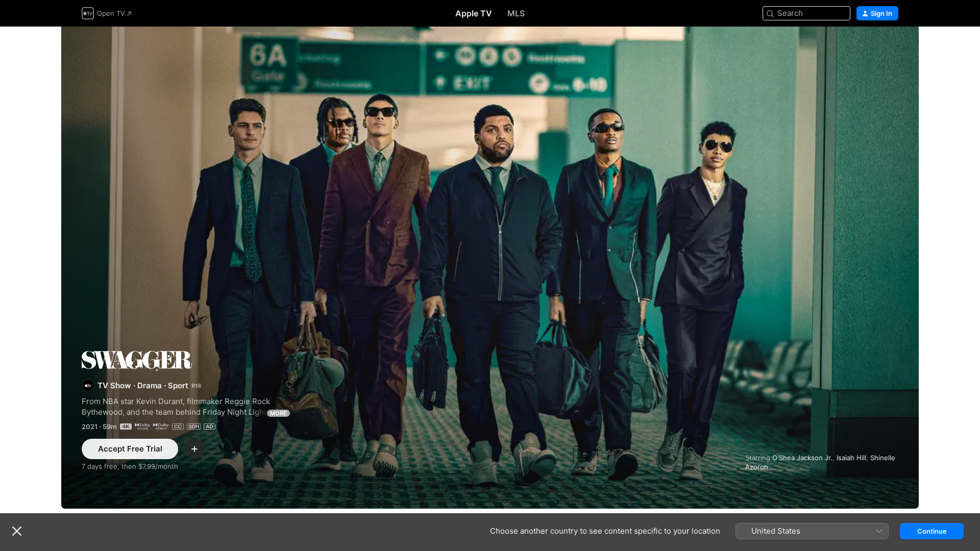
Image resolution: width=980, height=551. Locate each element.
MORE (278, 413)
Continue (932, 531)
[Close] (16, 531)
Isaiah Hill (851, 458)
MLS (516, 13)
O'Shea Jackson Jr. (802, 458)
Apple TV (473, 13)
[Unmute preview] (891, 47)
